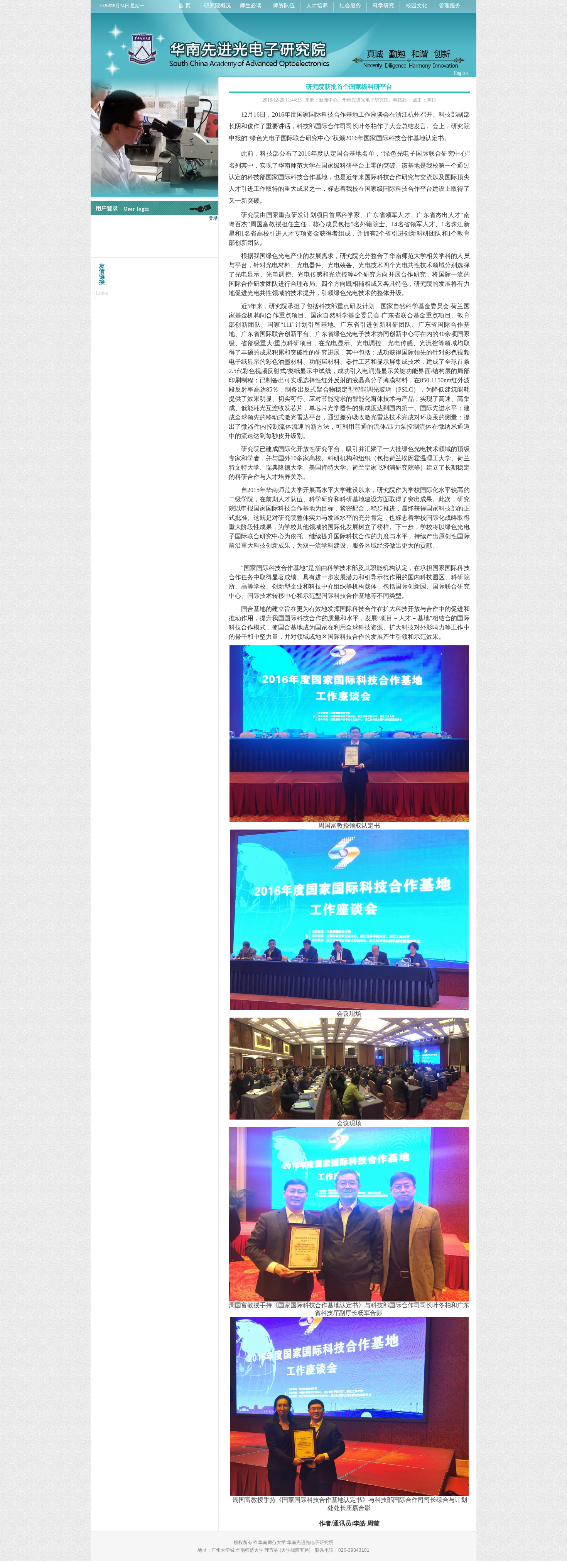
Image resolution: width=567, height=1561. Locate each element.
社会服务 (350, 5)
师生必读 (251, 5)
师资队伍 (284, 5)
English (461, 73)
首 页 (184, 5)
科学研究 (383, 5)
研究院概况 (217, 5)
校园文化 (416, 5)
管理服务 (450, 5)
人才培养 (317, 5)
